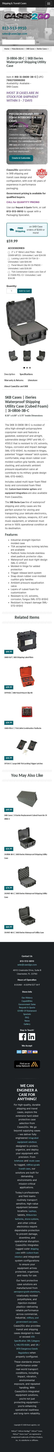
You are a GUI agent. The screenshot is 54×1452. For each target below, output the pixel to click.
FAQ (27, 1017)
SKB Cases (30, 49)
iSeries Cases (42, 49)
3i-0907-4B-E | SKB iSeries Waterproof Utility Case (24, 933)
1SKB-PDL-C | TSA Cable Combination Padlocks (22, 728)
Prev (11, 357)
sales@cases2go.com (27, 965)
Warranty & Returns (13, 380)
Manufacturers (18, 49)
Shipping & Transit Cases (14, 3)
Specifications (26, 374)
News (27, 1021)
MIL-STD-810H (22, 1345)
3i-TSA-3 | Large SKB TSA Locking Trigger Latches (23, 764)
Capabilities (27, 1001)
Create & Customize (21, 158)
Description (9, 374)
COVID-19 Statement (27, 1011)
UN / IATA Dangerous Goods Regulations (28, 1349)
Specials (27, 1014)
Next (42, 357)
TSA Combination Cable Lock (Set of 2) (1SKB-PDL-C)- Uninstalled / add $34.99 (27, 275)
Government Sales (27, 1004)
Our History (27, 998)
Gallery (27, 1024)
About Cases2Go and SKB (16, 386)
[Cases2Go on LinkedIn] (31, 1037)
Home (6, 49)
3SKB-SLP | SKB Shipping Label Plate (18, 657)
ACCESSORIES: (16, 248)
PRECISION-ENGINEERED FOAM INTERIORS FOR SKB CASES (25, 118)
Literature (32, 380)
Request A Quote (24, 207)
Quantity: (11, 286)
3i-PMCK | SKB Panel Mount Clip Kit (18, 693)
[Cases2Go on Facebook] (22, 1037)
